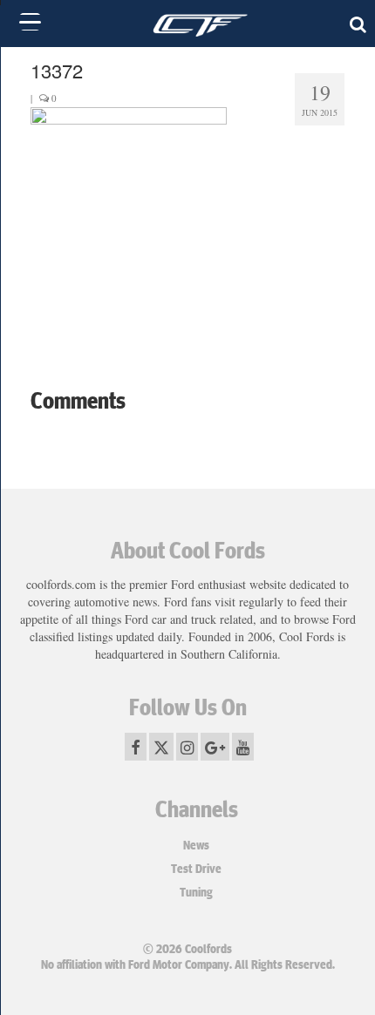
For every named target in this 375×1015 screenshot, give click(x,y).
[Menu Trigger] (30, 21)
